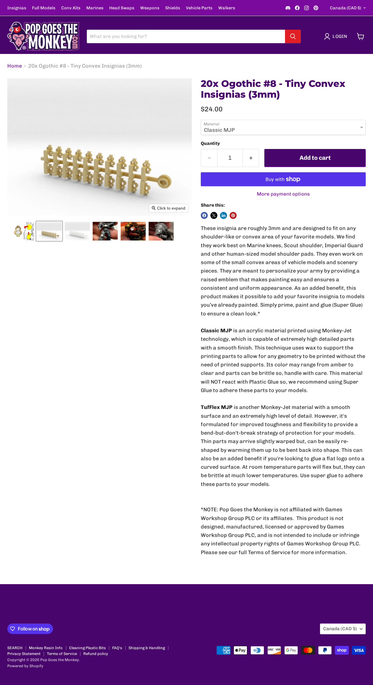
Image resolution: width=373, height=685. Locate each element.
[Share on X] (213, 215)
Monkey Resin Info (46, 648)
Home (14, 66)
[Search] (293, 36)
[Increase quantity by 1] (251, 158)
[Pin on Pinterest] (233, 215)
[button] (337, 36)
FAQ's (117, 648)
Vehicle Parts (199, 8)
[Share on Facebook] (204, 215)
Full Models (43, 8)
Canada (345, 7)
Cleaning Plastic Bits (87, 648)
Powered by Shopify (25, 666)
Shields (172, 8)
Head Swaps (121, 8)
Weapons (149, 8)
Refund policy (95, 653)
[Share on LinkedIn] (223, 215)
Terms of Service (62, 653)
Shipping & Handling (147, 648)
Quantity (210, 143)
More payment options (283, 194)
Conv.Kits (70, 8)
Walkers (226, 8)
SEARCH (14, 648)
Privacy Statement (24, 653)
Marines (94, 8)
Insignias (16, 8)
